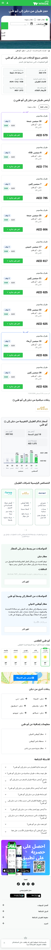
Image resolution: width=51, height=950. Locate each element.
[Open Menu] (2, 2)
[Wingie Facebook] (33, 884)
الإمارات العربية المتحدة (39, 51)
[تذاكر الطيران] (49, 51)
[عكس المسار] (44, 26)
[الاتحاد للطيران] (42, 409)
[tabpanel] (25, 253)
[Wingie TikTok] (18, 884)
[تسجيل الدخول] (7, 3)
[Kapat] (4, 943)
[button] (36, 460)
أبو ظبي (29, 51)
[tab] (43, 107)
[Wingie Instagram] (28, 884)
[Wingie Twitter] (23, 884)
